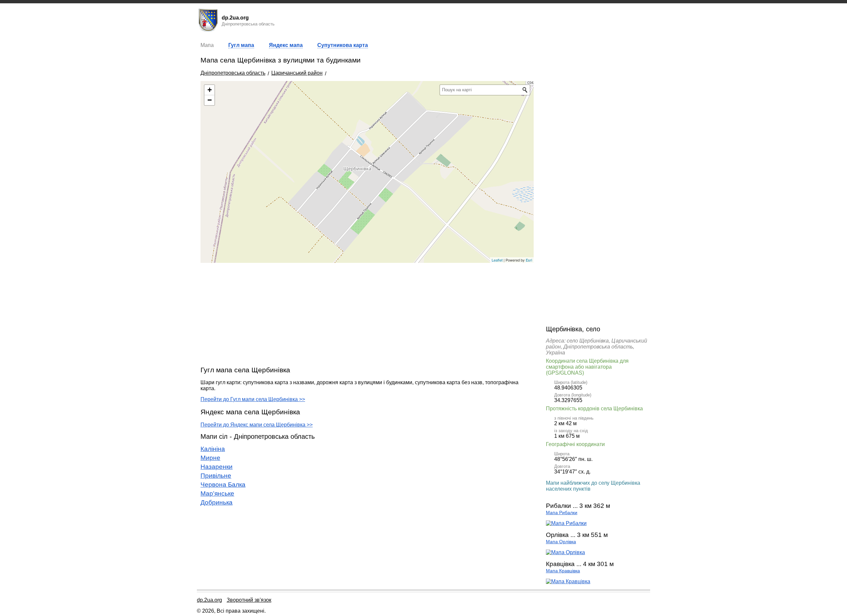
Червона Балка (223, 484)
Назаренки (217, 466)
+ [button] (209, 90)
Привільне (216, 475)
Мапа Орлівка (561, 541)
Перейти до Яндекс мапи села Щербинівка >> (257, 425)
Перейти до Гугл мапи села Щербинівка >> (253, 399)
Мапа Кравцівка (563, 570)
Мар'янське (217, 493)
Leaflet (497, 260)
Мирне (210, 457)
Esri (529, 260)
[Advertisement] (367, 314)
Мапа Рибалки (561, 512)
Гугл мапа (241, 45)
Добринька (217, 502)
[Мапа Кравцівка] (568, 581)
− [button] (209, 100)
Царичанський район (297, 73)
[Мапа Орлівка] (565, 552)
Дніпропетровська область (233, 73)
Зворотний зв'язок (249, 600)
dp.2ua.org (209, 600)
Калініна (213, 448)
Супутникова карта (342, 45)
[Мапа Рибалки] (566, 523)
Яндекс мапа (286, 45)
